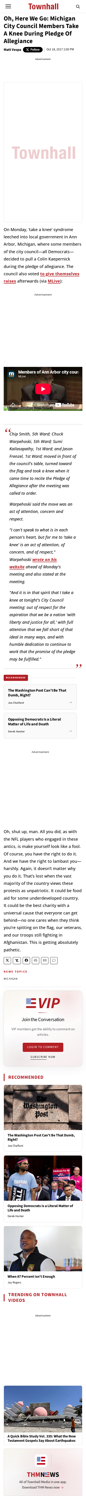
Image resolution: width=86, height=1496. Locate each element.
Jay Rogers (14, 1282)
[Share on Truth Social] (17, 960)
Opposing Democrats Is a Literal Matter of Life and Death (40, 1208)
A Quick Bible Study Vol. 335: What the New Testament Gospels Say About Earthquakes (42, 1438)
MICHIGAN (11, 979)
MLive (54, 281)
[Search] (78, 6)
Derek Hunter (16, 1216)
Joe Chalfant (15, 1146)
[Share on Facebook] (26, 960)
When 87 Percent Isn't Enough (31, 1276)
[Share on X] (7, 960)
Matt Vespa (12, 49)
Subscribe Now (43, 1057)
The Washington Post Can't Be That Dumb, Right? (41, 1137)
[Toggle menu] (8, 6)
